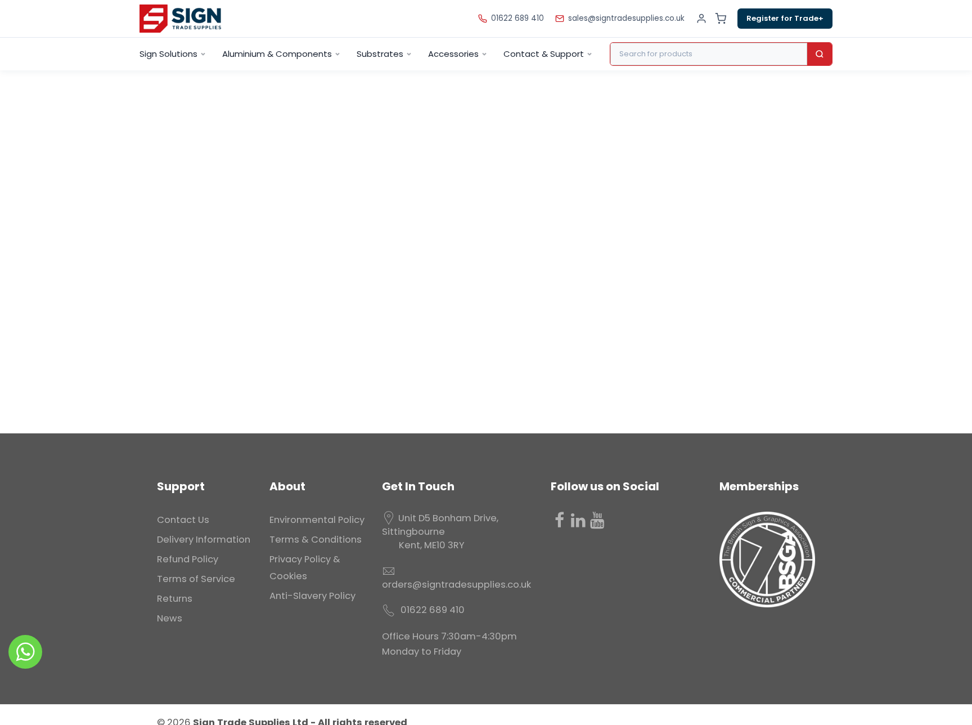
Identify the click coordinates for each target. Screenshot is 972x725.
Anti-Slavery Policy (312, 595)
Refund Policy (187, 559)
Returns (174, 598)
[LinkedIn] (578, 520)
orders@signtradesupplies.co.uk (456, 584)
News (169, 618)
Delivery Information (203, 539)
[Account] (701, 18)
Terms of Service (196, 578)
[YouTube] (597, 520)
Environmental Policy (316, 519)
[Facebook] (559, 520)
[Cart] (720, 18)
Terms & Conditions (315, 539)
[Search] (819, 54)
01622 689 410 (517, 18)
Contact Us (183, 519)
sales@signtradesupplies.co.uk (626, 18)
